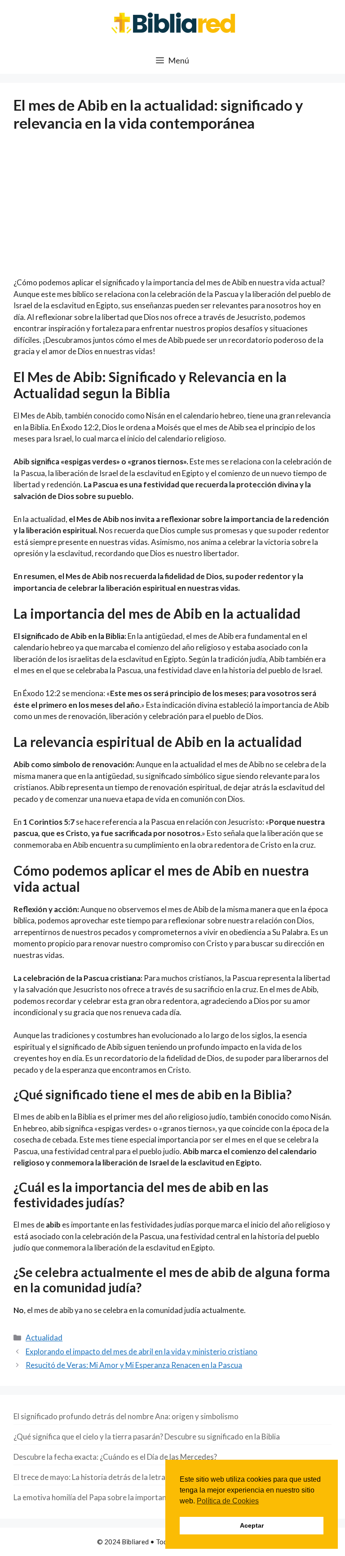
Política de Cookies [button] (228, 1501)
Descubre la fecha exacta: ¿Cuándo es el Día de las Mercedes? (115, 1457)
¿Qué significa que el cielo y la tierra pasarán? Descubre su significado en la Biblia (146, 1436)
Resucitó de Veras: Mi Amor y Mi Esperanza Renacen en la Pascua (134, 1365)
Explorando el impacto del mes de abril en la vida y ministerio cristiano (141, 1351)
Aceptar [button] (252, 1525)
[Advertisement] (172, 210)
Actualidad (44, 1337)
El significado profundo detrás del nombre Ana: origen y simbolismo (126, 1416)
